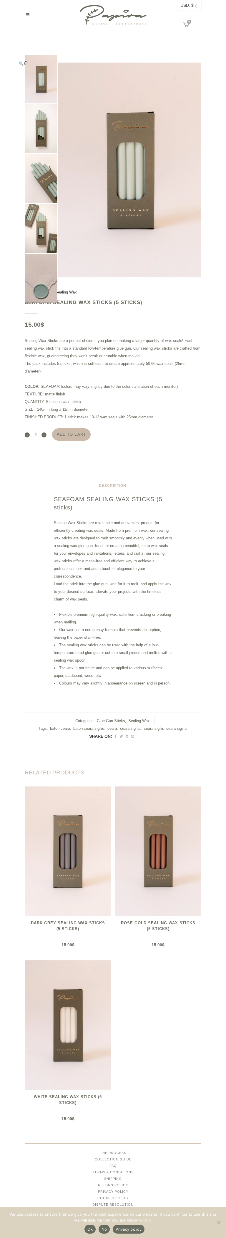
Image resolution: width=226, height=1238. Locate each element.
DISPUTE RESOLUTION (113, 1204)
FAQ (113, 1165)
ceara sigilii (153, 728)
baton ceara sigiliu (88, 728)
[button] (107, 64)
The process (113, 1153)
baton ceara (60, 728)
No (104, 1229)
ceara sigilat (130, 728)
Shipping (113, 1178)
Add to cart (71, 434)
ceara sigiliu (176, 728)
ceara (112, 728)
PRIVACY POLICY (113, 1191)
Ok (90, 1229)
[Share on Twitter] (121, 736)
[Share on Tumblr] (127, 736)
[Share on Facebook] (115, 736)
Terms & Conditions (113, 1172)
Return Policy (113, 1185)
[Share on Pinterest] (132, 736)
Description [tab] (112, 486)
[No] (219, 1222)
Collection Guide (113, 1159)
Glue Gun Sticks (111, 721)
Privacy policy (129, 1229)
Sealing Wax (66, 292)
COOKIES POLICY (113, 1198)
